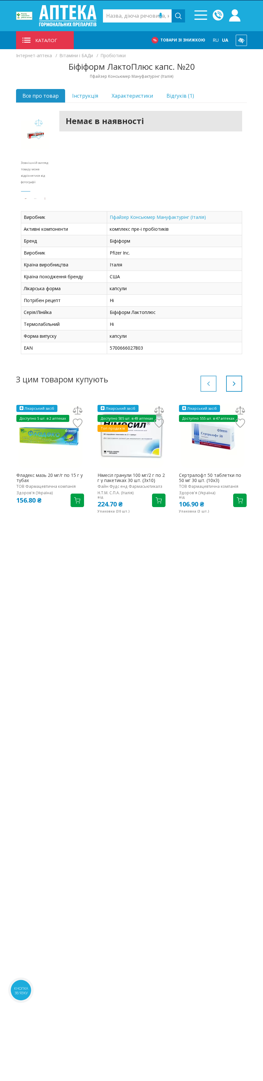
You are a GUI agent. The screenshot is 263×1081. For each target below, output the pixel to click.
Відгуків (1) (180, 95)
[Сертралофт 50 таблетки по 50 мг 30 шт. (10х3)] (213, 436)
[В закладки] (38, 135)
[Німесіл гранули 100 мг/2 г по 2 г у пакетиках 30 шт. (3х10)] (131, 436)
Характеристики (132, 95)
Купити (77, 500)
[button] (234, 384)
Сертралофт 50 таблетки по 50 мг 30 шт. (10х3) (210, 478)
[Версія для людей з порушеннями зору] (241, 40)
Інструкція (85, 95)
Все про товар (40, 95)
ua (225, 40)
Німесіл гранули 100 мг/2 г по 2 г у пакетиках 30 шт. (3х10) (131, 478)
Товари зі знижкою (182, 40)
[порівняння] (38, 123)
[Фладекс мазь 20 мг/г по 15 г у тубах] (50, 436)
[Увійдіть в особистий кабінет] (234, 16)
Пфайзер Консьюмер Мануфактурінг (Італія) (158, 217)
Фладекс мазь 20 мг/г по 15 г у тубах (49, 478)
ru (216, 40)
